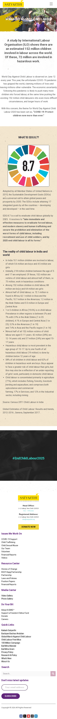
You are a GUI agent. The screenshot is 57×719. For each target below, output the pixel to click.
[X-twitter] (24, 716)
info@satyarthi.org (28, 519)
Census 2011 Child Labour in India (27, 402)
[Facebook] (21, 716)
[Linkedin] (35, 716)
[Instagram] (32, 716)
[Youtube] (28, 716)
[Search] (53, 673)
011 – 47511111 (28, 511)
